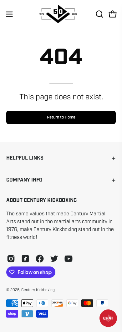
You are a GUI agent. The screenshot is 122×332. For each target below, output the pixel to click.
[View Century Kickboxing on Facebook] (39, 258)
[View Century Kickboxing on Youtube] (68, 258)
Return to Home (61, 117)
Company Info (24, 180)
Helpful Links (24, 158)
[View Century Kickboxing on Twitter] (54, 258)
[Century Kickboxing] (61, 14)
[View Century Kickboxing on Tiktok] (25, 258)
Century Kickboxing (38, 290)
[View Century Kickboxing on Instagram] (11, 258)
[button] (98, 14)
